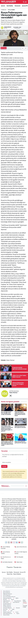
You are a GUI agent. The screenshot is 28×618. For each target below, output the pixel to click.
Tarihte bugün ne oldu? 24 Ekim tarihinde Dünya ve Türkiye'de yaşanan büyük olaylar (7, 443)
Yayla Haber (11, 9)
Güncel (12, 599)
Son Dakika (10, 6)
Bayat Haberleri (6, 592)
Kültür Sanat (5, 602)
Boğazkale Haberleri (7, 593)
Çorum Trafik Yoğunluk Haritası (21, 552)
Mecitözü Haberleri (7, 603)
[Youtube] (19, 542)
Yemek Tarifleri (6, 614)
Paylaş (4, 48)
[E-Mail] (10, 396)
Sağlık (13, 609)
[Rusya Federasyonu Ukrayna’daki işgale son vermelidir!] (14, 38)
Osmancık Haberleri (7, 607)
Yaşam (17, 613)
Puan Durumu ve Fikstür (6, 557)
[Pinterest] (11, 542)
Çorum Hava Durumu (22, 546)
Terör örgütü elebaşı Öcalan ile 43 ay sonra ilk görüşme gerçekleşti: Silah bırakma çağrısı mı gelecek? (7, 429)
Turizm (16, 612)
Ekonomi (5, 599)
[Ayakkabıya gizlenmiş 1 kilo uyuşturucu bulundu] (21, 421)
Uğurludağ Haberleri (7, 613)
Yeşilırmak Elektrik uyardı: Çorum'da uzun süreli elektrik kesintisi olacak (20, 413)
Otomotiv (18, 607)
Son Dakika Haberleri (7, 562)
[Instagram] (14, 542)
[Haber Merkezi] (4, 393)
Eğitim (16, 598)
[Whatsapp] (22, 542)
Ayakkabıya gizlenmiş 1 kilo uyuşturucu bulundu (20, 427)
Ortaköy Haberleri (7, 606)
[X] (9, 542)
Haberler (3, 9)
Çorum (3, 6)
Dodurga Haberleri (7, 598)
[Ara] (23, 2)
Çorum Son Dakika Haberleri (9, 596)
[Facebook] (6, 542)
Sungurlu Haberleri (7, 612)
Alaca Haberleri (6, 591)
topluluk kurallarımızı (15, 471)
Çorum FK (25, 6)
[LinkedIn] (17, 542)
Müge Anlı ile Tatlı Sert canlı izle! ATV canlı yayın (20, 442)
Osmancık (17, 6)
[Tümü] (26, 486)
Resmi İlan (9, 574)
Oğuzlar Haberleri (7, 605)
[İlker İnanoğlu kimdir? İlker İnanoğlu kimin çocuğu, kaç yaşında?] (7, 407)
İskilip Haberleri (6, 600)
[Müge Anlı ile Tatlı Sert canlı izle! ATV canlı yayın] (21, 437)
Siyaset (4, 610)
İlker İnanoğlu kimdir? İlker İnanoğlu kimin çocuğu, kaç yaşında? (6, 413)
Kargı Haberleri (17, 600)
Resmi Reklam (17, 574)
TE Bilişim (25, 602)
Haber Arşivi (19, 562)
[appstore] (9, 567)
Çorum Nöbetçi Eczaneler (5, 547)
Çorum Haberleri (6, 595)
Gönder (4, 466)
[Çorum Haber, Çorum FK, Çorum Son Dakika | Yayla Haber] (8, 2)
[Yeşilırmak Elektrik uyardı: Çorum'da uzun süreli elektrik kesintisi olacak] (21, 407)
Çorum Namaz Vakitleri (5, 552)
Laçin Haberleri (16, 602)
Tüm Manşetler (19, 557)
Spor (11, 610)
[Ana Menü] (25, 2)
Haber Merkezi (13, 392)
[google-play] (17, 567)
